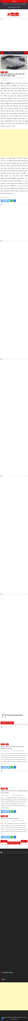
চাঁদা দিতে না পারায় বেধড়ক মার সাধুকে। (5, 841)
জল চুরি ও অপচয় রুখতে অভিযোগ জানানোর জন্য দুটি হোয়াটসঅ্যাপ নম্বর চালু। (12, 748)
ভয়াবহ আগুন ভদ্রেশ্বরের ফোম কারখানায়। (10, 818)
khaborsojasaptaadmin (19, 78)
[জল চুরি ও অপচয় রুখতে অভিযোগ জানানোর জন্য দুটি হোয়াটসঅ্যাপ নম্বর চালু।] (14, 734)
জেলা (6, 72)
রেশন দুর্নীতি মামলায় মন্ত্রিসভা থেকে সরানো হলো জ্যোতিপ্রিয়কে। (24, 841)
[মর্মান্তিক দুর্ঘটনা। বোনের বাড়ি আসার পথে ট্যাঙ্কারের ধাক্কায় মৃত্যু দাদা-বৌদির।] (14, 778)
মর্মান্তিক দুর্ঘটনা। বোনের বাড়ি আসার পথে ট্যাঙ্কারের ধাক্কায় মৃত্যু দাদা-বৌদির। (14, 792)
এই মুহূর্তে (2, 72)
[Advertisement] (14, 37)
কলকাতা (7, 744)
